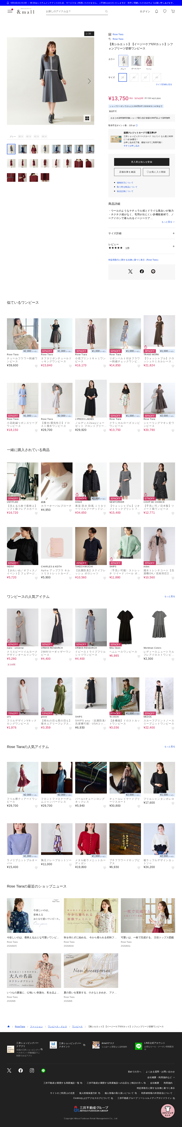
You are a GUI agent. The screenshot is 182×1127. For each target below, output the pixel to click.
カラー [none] (111, 59)
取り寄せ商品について (127, 187)
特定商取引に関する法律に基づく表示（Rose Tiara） (134, 260)
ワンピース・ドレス (57, 1026)
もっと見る (167, 222)
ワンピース (77, 1026)
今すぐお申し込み (131, 146)
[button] (50, 81)
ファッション (36, 1026)
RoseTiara (20, 1026)
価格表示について (125, 183)
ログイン (145, 11)
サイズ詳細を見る (164, 84)
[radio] (123, 62)
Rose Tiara (118, 34)
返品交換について (125, 191)
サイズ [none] (111, 77)
